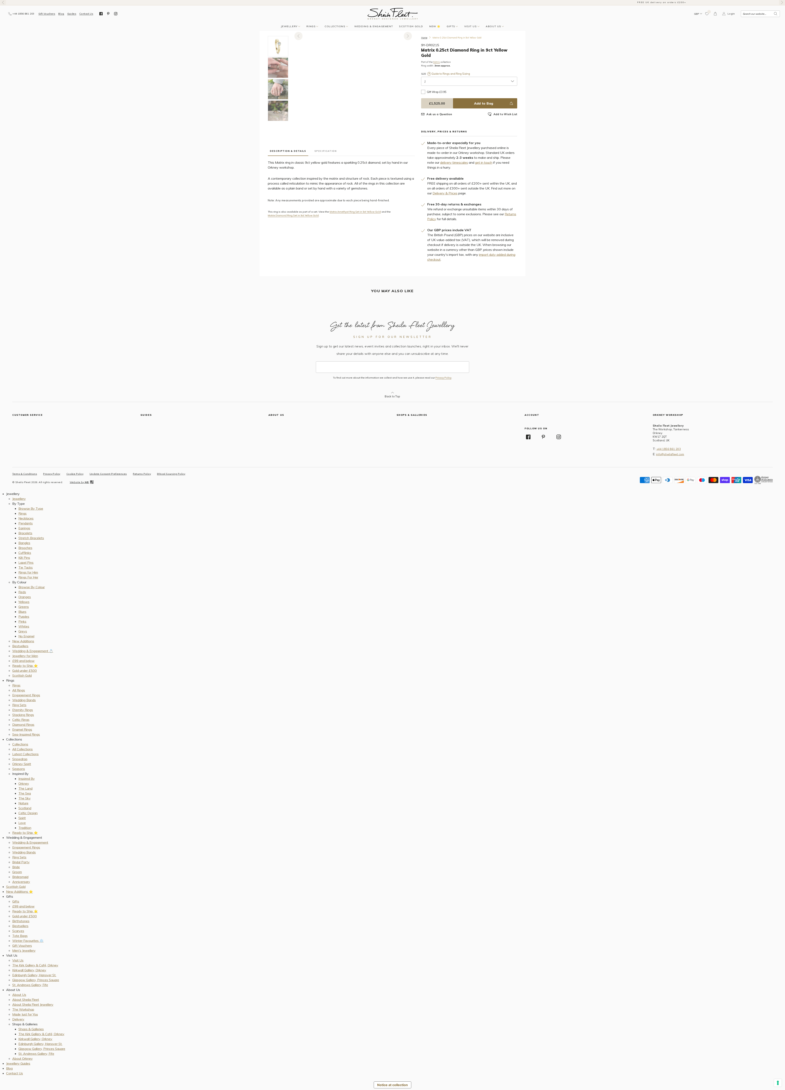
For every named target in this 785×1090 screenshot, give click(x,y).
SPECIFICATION (325, 151)
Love (22, 823)
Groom (17, 872)
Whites (23, 626)
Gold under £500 (24, 670)
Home (424, 37)
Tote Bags (20, 936)
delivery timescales (454, 162)
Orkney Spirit (21, 764)
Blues (22, 612)
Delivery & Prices (445, 193)
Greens (23, 607)
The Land (25, 788)
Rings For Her (28, 577)
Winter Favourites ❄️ (28, 941)
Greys (22, 631)
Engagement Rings (26, 695)
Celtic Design (28, 813)
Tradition (24, 828)
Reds (22, 592)
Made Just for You (25, 1014)
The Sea (24, 793)
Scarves (18, 931)
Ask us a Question (439, 114)
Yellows (23, 602)
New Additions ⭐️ (19, 891)
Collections (335, 26)
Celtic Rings (20, 720)
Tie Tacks (25, 567)
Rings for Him (28, 572)
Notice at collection (392, 1085)
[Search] (775, 13)
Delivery (18, 1019)
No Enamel (26, 636)
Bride (16, 867)
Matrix (436, 62)
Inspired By (26, 779)
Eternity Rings (22, 710)
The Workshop (23, 1009)
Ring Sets (19, 705)
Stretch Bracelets (31, 538)
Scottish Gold (411, 26)
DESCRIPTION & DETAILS (288, 151)
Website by (79, 482)
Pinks (22, 621)
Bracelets (25, 533)
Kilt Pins (24, 558)
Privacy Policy (443, 377)
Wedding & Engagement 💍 (32, 651)
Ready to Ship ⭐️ (25, 666)
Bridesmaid (20, 877)
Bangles (24, 543)
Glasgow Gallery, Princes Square (35, 980)
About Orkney (22, 1058)
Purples (23, 616)
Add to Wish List (505, 114)
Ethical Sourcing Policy (171, 473)
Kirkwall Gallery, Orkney (29, 970)
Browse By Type (30, 508)
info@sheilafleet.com (670, 454)
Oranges (24, 597)
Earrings (24, 528)
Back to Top (392, 396)
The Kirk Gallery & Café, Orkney (35, 965)
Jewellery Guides (18, 1063)
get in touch (483, 162)
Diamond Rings (23, 725)
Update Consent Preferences (108, 473)
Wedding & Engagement (373, 26)
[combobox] (760, 13)
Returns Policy (142, 473)
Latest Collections (25, 754)
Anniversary (21, 882)
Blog (61, 13)
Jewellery (289, 26)
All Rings (18, 690)
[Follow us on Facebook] (101, 13)
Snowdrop (19, 759)
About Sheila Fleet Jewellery (32, 1004)
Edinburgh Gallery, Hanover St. (34, 975)
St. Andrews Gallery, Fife (30, 985)
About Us (493, 26)
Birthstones (20, 921)
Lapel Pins (26, 562)
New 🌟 (435, 26)
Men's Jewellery (24, 950)
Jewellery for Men (25, 656)
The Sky (24, 798)
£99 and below (23, 661)
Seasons (18, 769)
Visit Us (470, 26)
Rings (311, 26)
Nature (23, 803)
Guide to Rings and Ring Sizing (450, 73)
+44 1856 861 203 (668, 449)
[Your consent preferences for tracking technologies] (778, 1083)
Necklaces (26, 518)
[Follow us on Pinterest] (108, 13)
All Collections (22, 749)
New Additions (23, 641)
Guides (71, 13)
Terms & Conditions (24, 473)
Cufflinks (24, 553)
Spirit (22, 818)
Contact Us (86, 13)
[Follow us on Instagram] (115, 13)
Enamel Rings (22, 729)
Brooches (25, 548)
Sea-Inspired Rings (26, 734)
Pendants (25, 523)
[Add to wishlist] (707, 13)
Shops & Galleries (31, 1029)
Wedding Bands (24, 700)
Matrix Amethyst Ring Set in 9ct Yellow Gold (355, 212)
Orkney (23, 783)
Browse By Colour (31, 587)
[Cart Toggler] (715, 13)
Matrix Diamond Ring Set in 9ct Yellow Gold (293, 215)
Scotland (24, 808)
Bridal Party (21, 862)
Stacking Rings (23, 715)
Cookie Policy (74, 473)
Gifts (451, 26)
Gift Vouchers (46, 13)
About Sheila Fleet (25, 1000)
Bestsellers (20, 646)
